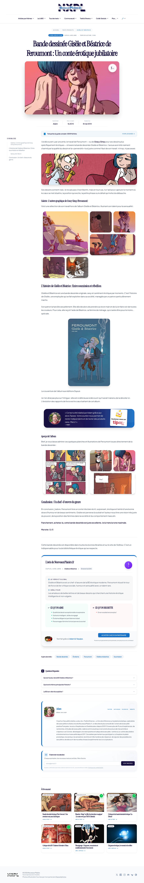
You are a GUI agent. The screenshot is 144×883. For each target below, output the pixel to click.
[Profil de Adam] (49, 712)
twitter (109, 709)
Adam (55, 124)
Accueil (56, 30)
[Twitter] (117, 875)
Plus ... (114, 18)
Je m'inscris (128, 763)
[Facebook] (121, 875)
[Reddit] (136, 875)
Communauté (69, 18)
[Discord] (128, 875)
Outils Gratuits (101, 18)
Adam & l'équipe (76, 639)
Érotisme (76, 657)
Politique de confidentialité (95, 767)
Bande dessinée (62, 657)
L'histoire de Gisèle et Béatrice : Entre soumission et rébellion (21, 149)
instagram (117, 709)
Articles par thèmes (25, 18)
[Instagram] (124, 875)
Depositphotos (61, 877)
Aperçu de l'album (16, 154)
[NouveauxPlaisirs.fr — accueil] (13, 875)
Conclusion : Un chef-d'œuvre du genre (20, 158)
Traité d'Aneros (85, 18)
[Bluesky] (132, 875)
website (132, 709)
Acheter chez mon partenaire (114, 635)
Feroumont (88, 657)
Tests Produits (68, 30)
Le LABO (41, 18)
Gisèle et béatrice (103, 657)
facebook (125, 709)
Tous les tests (54, 18)
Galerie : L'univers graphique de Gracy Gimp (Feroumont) (22, 143)
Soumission (118, 657)
